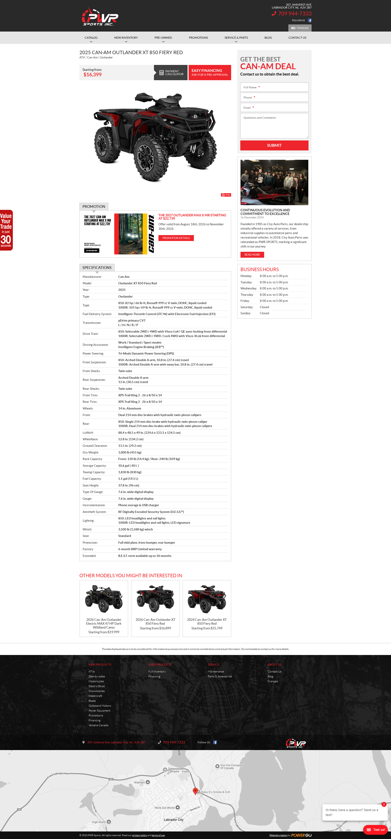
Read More (252, 254)
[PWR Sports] (101, 16)
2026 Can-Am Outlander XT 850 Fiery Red (155, 621)
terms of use (158, 835)
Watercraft (95, 696)
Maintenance (216, 671)
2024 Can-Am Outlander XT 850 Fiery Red (207, 621)
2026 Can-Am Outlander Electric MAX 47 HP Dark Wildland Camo (103, 623)
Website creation (278, 835)
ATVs (92, 671)
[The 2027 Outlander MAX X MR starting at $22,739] (119, 234)
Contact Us (274, 671)
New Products (100, 664)
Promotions (96, 715)
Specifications (97, 267)
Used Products (160, 664)
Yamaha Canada (98, 725)
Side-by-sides (97, 676)
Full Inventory (157, 671)
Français (303, 28)
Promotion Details (176, 238)
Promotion (93, 206)
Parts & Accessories (220, 676)
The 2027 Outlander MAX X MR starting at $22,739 (192, 216)
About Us (274, 664)
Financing (94, 720)
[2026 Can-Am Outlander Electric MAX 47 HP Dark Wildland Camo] (104, 599)
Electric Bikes (97, 686)
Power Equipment (99, 710)
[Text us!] (375, 831)
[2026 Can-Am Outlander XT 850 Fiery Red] (155, 599)
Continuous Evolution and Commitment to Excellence (265, 212)
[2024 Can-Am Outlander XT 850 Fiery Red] (207, 599)
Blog (270, 676)
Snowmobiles (97, 691)
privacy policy (139, 835)
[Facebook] (310, 20)
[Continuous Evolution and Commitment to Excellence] (274, 182)
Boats (92, 700)
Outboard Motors (100, 705)
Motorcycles (96, 681)
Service (213, 664)
